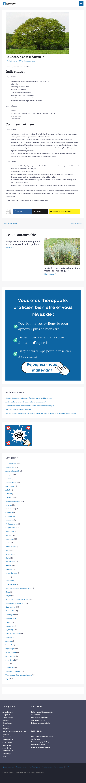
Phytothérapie (12, 61)
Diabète (8, 535)
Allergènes (9, 475)
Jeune (7, 577)
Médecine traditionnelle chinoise (17, 599)
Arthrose (8, 494)
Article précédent (9, 223)
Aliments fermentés (12, 471)
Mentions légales (34, 767)
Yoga (7, 679)
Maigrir (8, 596)
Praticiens (9, 626)
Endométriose (10, 547)
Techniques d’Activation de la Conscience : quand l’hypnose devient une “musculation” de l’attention (40, 413)
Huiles (7, 558)
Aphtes (8, 478)
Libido (7, 592)
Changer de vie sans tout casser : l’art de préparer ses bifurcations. (28, 398)
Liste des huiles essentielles (41, 723)
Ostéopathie (9, 611)
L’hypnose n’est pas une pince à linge (18, 409)
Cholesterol (9, 520)
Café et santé (10, 509)
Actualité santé (10, 463)
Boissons (8, 505)
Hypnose (8, 565)
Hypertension (10, 562)
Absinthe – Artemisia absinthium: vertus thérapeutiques (62, 269)
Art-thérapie (9, 486)
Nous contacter (21, 767)
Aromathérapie (10, 482)
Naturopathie (10, 607)
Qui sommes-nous (8, 767)
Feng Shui (8, 554)
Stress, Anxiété (10, 652)
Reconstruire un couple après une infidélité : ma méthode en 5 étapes (29, 406)
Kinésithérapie (10, 584)
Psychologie (9, 630)
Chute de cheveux (11, 524)
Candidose (9, 512)
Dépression (9, 531)
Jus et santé (9, 581)
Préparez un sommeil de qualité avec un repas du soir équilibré (23, 242)
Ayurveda (9, 247)
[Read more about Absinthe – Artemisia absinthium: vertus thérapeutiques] (62, 251)
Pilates (7, 622)
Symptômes (9, 660)
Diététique (9, 539)
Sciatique (8, 641)
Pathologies (9, 615)
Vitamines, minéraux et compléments (18, 675)
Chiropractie (10, 516)
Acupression (9, 467)
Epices (7, 550)
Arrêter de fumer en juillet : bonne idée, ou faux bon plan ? (25, 402)
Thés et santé (10, 667)
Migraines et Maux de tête (14, 603)
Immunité (8, 569)
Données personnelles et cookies (53, 767)
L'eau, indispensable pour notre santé (18, 588)
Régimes (8, 637)
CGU (67, 767)
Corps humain (10, 528)
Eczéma (8, 543)
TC (19, 61)
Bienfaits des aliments (13, 501)
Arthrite (8, 490)
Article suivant (77, 223)
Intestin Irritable (11, 573)
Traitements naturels (12, 671)
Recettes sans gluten (12, 633)
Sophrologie (9, 649)
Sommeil (8, 645)
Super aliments (10, 656)
